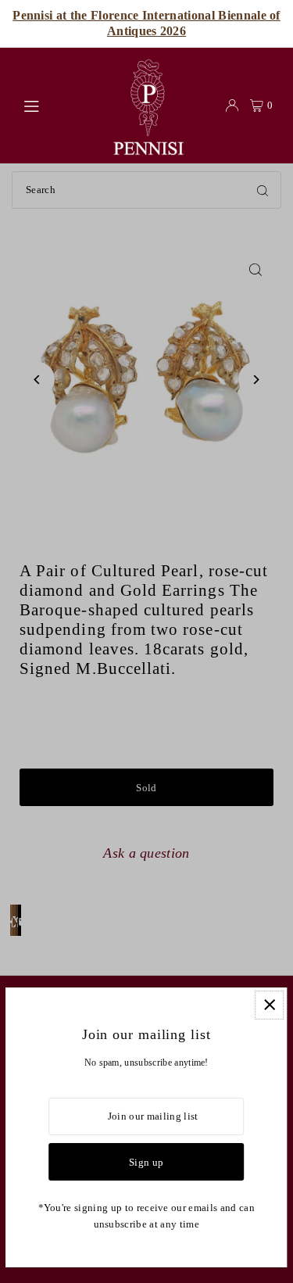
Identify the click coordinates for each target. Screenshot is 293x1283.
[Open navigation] (58, 105)
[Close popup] (269, 1005)
